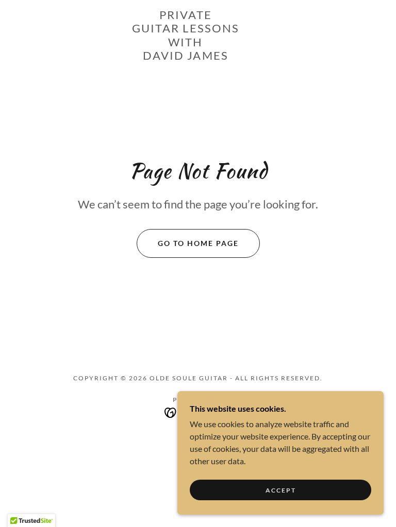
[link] (186, 56)
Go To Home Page (198, 243)
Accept (281, 490)
